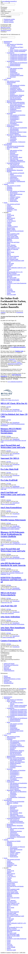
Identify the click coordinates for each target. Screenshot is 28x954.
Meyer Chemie (10, 252)
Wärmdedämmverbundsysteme (17, 161)
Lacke (14, 361)
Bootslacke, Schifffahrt (12, 147)
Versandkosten (15, 409)
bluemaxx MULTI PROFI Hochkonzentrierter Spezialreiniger (11, 431)
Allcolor (9, 214)
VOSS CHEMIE (11, 291)
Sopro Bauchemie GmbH (13, 279)
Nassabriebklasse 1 (14, 116)
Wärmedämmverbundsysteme (15, 363)
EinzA (8, 232)
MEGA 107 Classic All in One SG (14, 403)
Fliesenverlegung (14, 178)
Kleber (8, 67)
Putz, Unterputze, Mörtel (16, 157)
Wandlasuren (13, 109)
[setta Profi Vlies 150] (6, 602)
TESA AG (9, 289)
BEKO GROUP (11, 218)
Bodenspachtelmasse (15, 65)
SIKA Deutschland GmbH (13, 274)
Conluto (9, 223)
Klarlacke (12, 93)
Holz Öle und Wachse (15, 98)
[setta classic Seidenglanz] (7, 613)
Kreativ (5, 202)
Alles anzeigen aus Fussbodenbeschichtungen (16, 165)
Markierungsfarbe (11, 100)
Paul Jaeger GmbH (11, 257)
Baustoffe (9, 171)
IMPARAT (9, 240)
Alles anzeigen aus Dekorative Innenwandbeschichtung (17, 104)
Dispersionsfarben (14, 130)
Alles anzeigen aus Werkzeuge (17, 191)
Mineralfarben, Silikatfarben (14, 134)
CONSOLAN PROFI (12, 226)
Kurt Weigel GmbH (12, 246)
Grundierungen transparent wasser (18, 55)
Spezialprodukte (8, 144)
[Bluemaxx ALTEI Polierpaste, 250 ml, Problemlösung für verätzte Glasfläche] (14, 529)
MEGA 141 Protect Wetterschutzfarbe (8, 594)
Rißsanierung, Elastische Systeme (18, 132)
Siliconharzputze (14, 158)
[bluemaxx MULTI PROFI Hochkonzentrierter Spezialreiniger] (14, 425)
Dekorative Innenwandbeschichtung (16, 102)
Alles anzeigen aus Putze (16, 150)
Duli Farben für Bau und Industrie (15, 231)
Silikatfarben (12, 359)
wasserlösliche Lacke (15, 88)
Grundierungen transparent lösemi (18, 58)
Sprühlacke (9, 207)
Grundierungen (10, 52)
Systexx (9, 284)
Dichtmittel (9, 188)
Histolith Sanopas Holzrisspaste (13, 520)
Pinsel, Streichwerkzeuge (16, 194)
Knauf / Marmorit (11, 245)
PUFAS (9, 262)
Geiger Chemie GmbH (12, 236)
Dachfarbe (9, 143)
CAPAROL (10, 219)
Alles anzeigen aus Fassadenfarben (18, 127)
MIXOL (9, 255)
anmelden (3, 312)
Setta (8, 270)
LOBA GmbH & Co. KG (13, 248)
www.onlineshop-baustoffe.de (15, 381)
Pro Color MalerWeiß (9, 469)
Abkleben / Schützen (15, 197)
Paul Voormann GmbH (12, 259)
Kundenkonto (19, 312)
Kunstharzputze (14, 156)
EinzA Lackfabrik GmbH (13, 233)
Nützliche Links (19, 351)
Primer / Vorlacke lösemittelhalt (17, 51)
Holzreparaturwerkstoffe (16, 96)
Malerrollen (13, 195)
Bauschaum (13, 76)
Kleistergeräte (13, 199)
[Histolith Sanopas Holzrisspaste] (9, 516)
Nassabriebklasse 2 (14, 117)
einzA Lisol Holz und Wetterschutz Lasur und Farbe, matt (13, 494)
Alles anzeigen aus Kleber (16, 68)
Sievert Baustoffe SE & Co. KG (15, 272)
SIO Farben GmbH (11, 277)
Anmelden (8, 16)
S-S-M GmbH (10, 263)
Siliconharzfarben (14, 129)
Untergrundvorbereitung (16, 175)
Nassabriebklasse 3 (14, 119)
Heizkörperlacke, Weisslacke (17, 95)
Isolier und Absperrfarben (16, 122)
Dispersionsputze (14, 154)
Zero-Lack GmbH (11, 294)
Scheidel (9, 266)
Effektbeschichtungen (15, 108)
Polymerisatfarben (14, 133)
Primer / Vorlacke (11, 45)
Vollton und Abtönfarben (13, 125)
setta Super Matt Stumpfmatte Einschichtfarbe (13, 629)
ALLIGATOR (10, 215)
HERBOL (9, 239)
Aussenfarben (13, 139)
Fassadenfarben (10, 126)
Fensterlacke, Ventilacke (16, 89)
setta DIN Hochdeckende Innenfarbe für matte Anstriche (13, 564)
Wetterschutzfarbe (11, 82)
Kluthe (8, 243)
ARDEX (9, 216)
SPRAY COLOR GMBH (13, 280)
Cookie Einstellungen (9, 670)
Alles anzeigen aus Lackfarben (17, 85)
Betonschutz (10, 168)
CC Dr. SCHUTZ (11, 221)
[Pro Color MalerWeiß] (6, 466)
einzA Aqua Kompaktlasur (11, 507)
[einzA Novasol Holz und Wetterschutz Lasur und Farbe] (14, 442)
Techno (8, 287)
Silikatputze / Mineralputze (16, 160)
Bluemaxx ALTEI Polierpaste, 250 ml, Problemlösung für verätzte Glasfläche (13, 534)
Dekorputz (12, 153)
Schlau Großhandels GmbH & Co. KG (16, 267)
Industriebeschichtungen (16, 99)
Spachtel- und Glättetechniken (17, 106)
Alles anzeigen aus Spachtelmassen (18, 62)
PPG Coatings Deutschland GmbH (15, 260)
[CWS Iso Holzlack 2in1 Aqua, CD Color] (11, 411)
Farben (5, 79)
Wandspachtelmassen (15, 64)
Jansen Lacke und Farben (13, 242)
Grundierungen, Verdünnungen (17, 141)
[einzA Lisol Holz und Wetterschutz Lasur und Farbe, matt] (14, 489)
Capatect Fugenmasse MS (11, 641)
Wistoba (9, 293)
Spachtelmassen (11, 61)
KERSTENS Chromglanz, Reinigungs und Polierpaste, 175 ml (13, 580)
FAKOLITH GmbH (12, 235)
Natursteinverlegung (15, 180)
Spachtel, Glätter (14, 198)
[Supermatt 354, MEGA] (7, 455)
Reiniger (9, 78)
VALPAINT (10, 290)
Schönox (9, 269)
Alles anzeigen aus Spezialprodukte (15, 146)
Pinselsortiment (13, 192)
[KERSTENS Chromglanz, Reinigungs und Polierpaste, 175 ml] (14, 574)
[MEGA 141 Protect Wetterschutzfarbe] (11, 589)
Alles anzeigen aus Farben (13, 81)
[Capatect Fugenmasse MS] (8, 637)
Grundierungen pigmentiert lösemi (18, 59)
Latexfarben (13, 120)
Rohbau (12, 174)
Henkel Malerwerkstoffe (13, 238)
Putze (8, 149)
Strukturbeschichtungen (16, 110)
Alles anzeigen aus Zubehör (14, 185)
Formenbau (13, 112)
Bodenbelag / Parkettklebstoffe (17, 181)
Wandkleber (13, 71)
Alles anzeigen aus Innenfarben (17, 115)
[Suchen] (1, 6)
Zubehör (6, 184)
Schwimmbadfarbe (14, 86)
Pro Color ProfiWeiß (9, 480)
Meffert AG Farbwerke (12, 249)
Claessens (9, 222)
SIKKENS (9, 276)
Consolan (9, 225)
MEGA (9, 250)
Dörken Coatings (11, 229)
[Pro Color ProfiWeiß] (6, 476)
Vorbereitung (7, 43)
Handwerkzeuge (14, 201)
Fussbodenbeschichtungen (13, 163)
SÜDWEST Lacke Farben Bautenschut (16, 283)
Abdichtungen (13, 177)
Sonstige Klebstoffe (15, 74)
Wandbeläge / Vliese (12, 209)
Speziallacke (13, 92)
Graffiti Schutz (10, 182)
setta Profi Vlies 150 (9, 606)
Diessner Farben (11, 228)
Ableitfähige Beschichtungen (17, 167)
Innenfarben (10, 113)
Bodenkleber (13, 69)
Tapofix (9, 286)
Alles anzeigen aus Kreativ (13, 204)
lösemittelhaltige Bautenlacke (17, 91)
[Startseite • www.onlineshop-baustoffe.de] (9, 1)
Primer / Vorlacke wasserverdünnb (18, 50)
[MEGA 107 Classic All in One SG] (10, 400)
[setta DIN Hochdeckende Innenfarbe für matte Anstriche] (14, 560)
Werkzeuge (9, 190)
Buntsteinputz (13, 151)
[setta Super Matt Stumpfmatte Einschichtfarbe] (12, 624)
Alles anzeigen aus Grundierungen (18, 54)
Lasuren (9, 205)
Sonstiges (9, 211)
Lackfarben (9, 84)
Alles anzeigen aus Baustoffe (17, 173)
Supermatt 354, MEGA (10, 458)
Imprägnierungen (8, 41)
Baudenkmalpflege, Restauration (15, 170)
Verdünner (9, 187)
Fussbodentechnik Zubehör (16, 75)
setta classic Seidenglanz (10, 617)
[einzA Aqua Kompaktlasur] (8, 504)
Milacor (9, 253)
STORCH (9, 281)
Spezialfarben (13, 123)
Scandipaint (10, 265)
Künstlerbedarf (10, 208)
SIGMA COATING (12, 273)
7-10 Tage (8, 406)
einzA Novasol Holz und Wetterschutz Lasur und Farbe (13, 446)
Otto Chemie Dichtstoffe (13, 256)
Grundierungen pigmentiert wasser (18, 57)
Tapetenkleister (13, 72)
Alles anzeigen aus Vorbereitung (15, 44)
